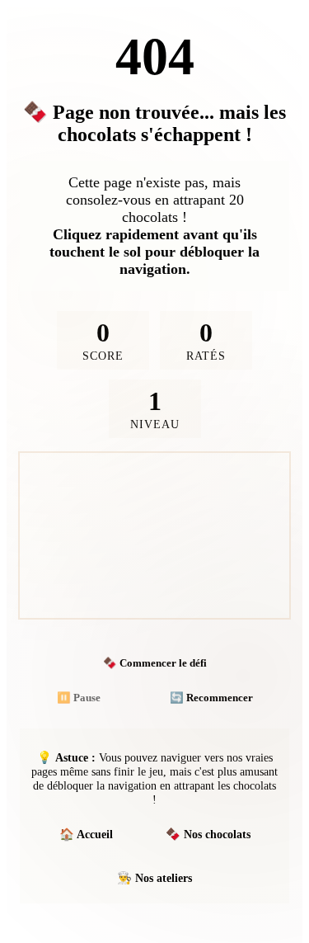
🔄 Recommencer (211, 697)
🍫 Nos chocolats (208, 834)
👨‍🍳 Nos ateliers (154, 877)
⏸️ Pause (79, 697)
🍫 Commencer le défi (155, 663)
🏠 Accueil (86, 834)
